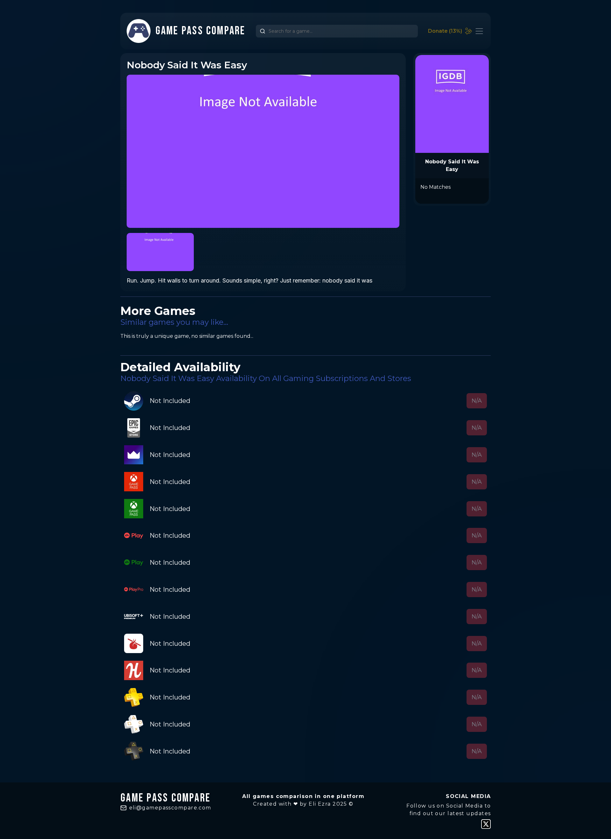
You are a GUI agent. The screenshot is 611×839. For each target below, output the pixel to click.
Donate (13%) (445, 31)
